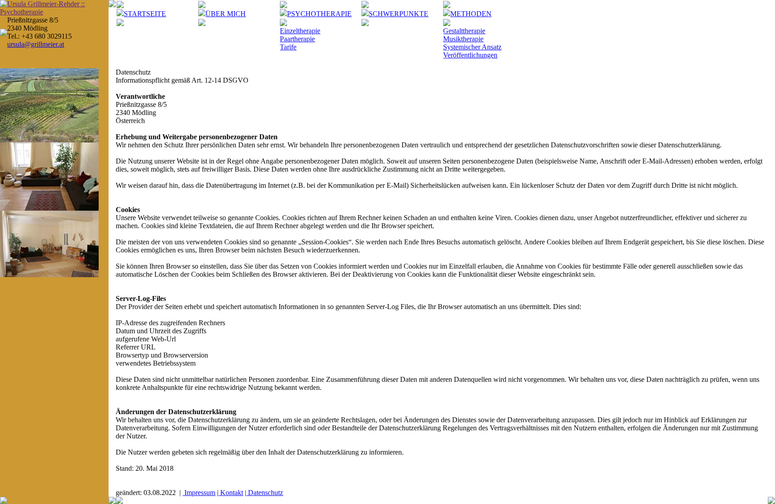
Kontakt (230, 492)
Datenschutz (264, 492)
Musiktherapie (463, 39)
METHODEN (471, 14)
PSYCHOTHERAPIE (319, 14)
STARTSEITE (145, 14)
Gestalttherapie (464, 31)
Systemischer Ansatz (472, 47)
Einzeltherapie (300, 31)
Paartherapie (297, 39)
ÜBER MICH (225, 14)
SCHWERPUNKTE (398, 14)
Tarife (288, 47)
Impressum (199, 492)
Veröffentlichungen (470, 55)
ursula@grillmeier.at (35, 44)
